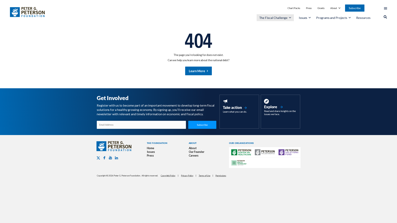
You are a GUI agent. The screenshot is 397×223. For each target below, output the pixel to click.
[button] (354, 8)
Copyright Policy (168, 175)
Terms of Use (204, 175)
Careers (194, 155)
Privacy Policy (187, 175)
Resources (363, 18)
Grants (321, 8)
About (333, 8)
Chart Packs (294, 8)
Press (309, 8)
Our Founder (196, 151)
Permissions (221, 175)
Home (150, 148)
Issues (303, 18)
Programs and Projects (331, 18)
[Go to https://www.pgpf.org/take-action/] (239, 106)
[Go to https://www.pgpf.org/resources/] (280, 107)
